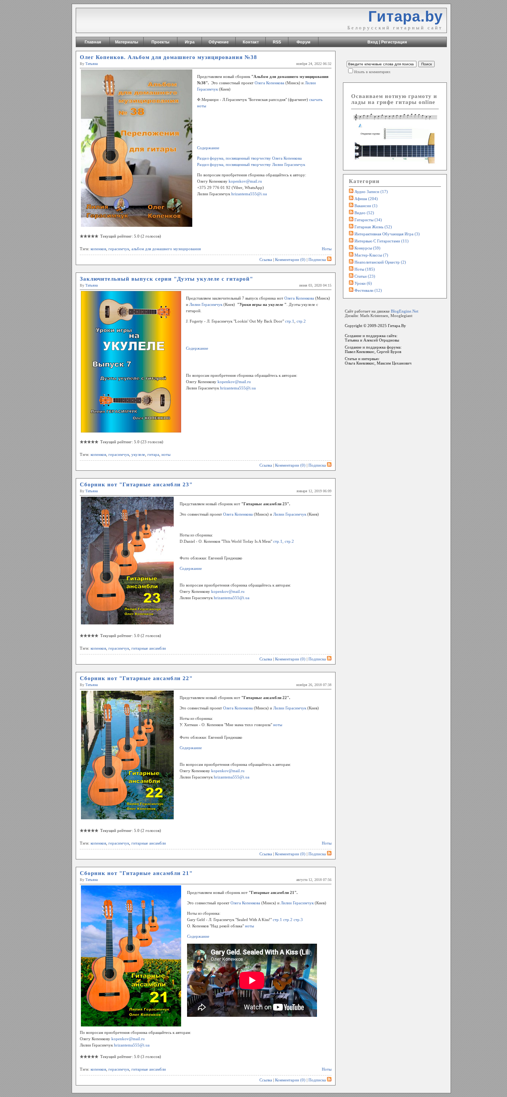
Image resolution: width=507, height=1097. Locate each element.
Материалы (126, 42)
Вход (372, 42)
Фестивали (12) (368, 290)
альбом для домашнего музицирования (166, 249)
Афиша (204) (366, 198)
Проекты (160, 42)
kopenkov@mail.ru (245, 181)
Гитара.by (405, 16)
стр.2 (301, 321)
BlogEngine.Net (404, 311)
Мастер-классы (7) (371, 255)
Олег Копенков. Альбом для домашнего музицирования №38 (168, 57)
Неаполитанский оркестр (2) (380, 262)
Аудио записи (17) (371, 191)
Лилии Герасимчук (205, 304)
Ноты (326, 249)
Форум (303, 42)
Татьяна (91, 64)
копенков (98, 249)
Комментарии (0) (290, 259)
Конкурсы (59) (367, 248)
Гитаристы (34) (368, 220)
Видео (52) (364, 212)
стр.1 (289, 321)
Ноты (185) (364, 269)
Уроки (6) (363, 283)
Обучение (219, 42)
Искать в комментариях (372, 72)
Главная (93, 42)
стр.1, (279, 541)
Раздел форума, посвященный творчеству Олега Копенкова (249, 158)
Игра (189, 42)
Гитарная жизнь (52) (373, 227)
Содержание (208, 148)
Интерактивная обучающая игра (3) (387, 234)
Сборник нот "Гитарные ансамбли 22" (136, 678)
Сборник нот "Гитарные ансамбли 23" (136, 484)
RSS (277, 42)
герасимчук (118, 249)
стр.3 (298, 919)
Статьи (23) (364, 276)
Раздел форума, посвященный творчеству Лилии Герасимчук (251, 164)
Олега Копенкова (269, 83)
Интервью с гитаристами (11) (381, 241)
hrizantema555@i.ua (249, 194)
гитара (153, 454)
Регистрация (394, 42)
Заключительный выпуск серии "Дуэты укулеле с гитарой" (166, 279)
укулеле (138, 454)
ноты (165, 454)
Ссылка (265, 259)
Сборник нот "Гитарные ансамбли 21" (136, 873)
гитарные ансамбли (148, 648)
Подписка (317, 259)
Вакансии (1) (365, 205)
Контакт (251, 42)
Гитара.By (397, 325)
